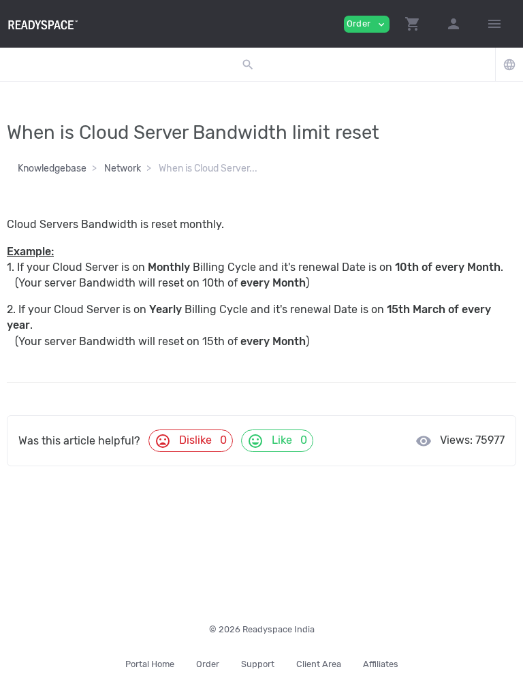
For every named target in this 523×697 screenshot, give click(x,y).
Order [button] (367, 24)
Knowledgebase (52, 168)
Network (122, 168)
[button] (412, 23)
